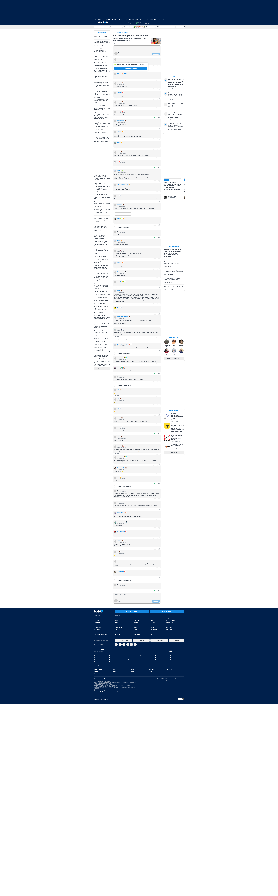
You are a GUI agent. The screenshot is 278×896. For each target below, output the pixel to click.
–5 (159, 350)
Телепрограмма (133, 19)
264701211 (119, 262)
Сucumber (119, 427)
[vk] (120, 644)
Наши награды (98, 625)
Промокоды (107, 19)
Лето (135, 625)
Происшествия (154, 625)
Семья (151, 634)
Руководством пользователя (146, 684)
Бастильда (119, 281)
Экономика (169, 627)
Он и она (152, 618)
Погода (121, 19)
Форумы (126, 19)
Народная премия (170, 632)
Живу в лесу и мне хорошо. (122, 184)
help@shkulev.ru (103, 691)
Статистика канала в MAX (100, 634)
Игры (159, 19)
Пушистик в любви (121, 467)
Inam (118, 195)
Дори (118, 250)
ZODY (163, 19)
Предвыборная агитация (100, 632)
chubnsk (118, 240)
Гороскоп (146, 19)
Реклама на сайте (98, 618)
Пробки (139, 22)
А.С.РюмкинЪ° (120, 357)
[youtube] (135, 644)
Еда (116, 629)
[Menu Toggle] (95, 23)
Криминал (136, 620)
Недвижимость (98, 19)
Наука (135, 629)
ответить (117, 79)
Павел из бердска (120, 271)
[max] (127, 644)
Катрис (118, 151)
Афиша (140, 19)
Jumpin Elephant (120, 571)
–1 (159, 148)
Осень (151, 620)
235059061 (119, 540)
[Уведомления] (179, 23)
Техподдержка (97, 629)
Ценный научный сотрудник (123, 344)
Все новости (102, 32)
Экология (168, 625)
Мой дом (136, 627)
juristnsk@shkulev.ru (127, 690)
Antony (118, 218)
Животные (118, 632)
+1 (154, 66)
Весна (116, 622)
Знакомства (114, 19)
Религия (152, 632)
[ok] (123, 644)
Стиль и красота (170, 620)
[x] (131, 644)
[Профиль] (183, 23)
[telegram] (116, 644)
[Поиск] (176, 23)
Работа (152, 627)
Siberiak (118, 170)
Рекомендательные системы (146, 694)
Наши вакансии (98, 627)
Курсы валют (153, 19)
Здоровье (117, 634)
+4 (154, 382)
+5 (154, 433)
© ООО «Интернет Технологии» (101, 699)
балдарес (119, 417)
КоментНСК (119, 446)
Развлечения (153, 629)
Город (116, 625)
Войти (119, 54)
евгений (118, 142)
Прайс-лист (97, 620)
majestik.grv (119, 82)
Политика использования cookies (147, 691)
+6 (154, 350)
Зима (135, 618)
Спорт (167, 618)
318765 (118, 436)
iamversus (119, 73)
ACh (118, 161)
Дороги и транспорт (120, 627)
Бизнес (117, 620)
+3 (154, 192)
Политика (152, 622)
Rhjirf (118, 389)
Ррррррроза (119, 204)
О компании (97, 622)
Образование (137, 634)
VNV (118, 551)
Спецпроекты (169, 629)
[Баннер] (139, 27)
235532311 (119, 131)
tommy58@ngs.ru (120, 120)
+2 (154, 201)
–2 (159, 167)
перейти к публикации (122, 32)
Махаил (118, 290)
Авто (116, 618)
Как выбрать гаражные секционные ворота (100, 182)
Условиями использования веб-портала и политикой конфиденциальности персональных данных (160, 686)
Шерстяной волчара (121, 521)
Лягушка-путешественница (122, 316)
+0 (154, 89)
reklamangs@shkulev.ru (144, 679)
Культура (136, 622)
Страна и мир (169, 622)
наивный (119, 329)
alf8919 (118, 307)
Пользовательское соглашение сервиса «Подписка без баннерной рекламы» (156, 696)
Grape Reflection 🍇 (121, 512)
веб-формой (118, 691)
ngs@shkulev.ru (110, 689)
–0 (159, 66)
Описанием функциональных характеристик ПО (150, 685)
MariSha (118, 367)
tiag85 (118, 477)
